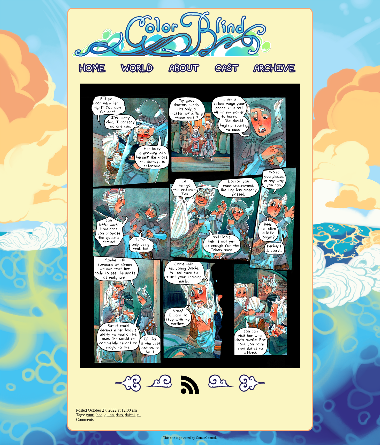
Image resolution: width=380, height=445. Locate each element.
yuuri (90, 415)
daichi (130, 415)
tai (139, 415)
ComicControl (206, 438)
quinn (109, 415)
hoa (99, 415)
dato (119, 415)
